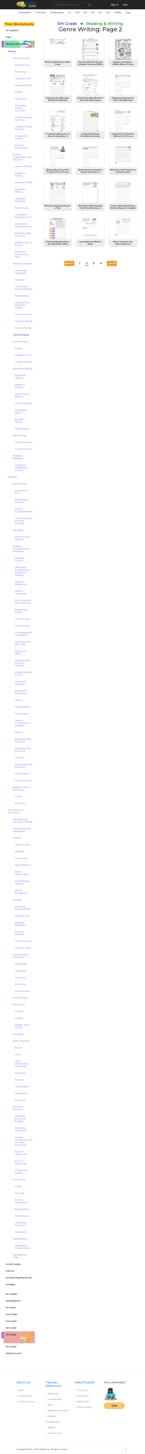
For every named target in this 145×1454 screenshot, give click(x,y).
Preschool (41, 12)
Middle (117, 12)
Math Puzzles (83, 1401)
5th (100, 12)
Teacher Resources (53, 1384)
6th (108, 12)
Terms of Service (27, 1401)
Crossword (82, 1390)
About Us (23, 1382)
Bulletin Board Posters (58, 1410)
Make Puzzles (85, 1382)
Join (114, 1405)
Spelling (51, 1427)
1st (69, 12)
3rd (85, 12)
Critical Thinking (84, 1407)
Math (50, 1405)
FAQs (21, 1390)
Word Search (83, 1396)
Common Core (55, 1433)
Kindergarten (57, 12)
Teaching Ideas (55, 1399)
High (127, 12)
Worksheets (25, 12)
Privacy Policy (25, 1396)
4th (93, 12)
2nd (77, 12)
